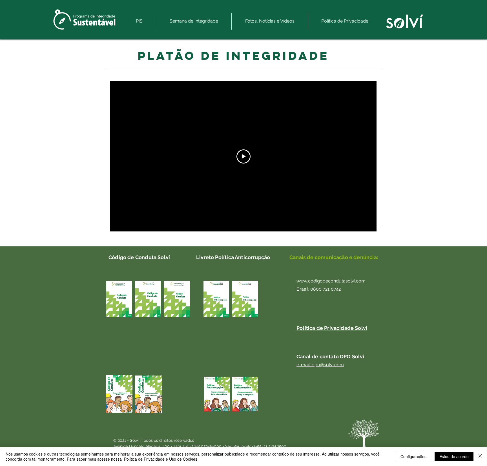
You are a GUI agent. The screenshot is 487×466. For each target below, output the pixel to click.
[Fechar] (480, 456)
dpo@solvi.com (328, 364)
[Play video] (243, 156)
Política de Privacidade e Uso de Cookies (160, 459)
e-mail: (304, 364)
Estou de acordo (454, 456)
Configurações (413, 456)
